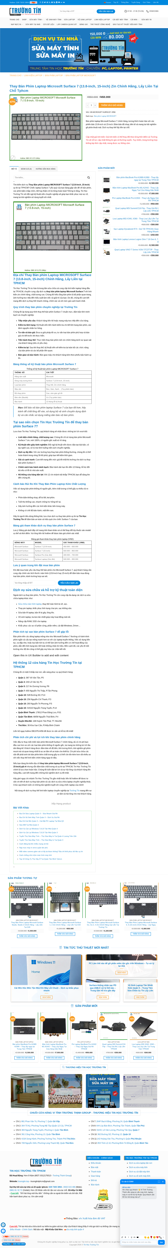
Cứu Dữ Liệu (48, 24)
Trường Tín (75, 791)
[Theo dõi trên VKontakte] (64, 2)
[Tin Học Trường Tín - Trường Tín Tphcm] (32, 11)
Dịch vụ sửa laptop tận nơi (140, 1163)
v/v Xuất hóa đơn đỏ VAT (92, 1218)
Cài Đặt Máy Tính (120, 20)
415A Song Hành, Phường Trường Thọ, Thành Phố (48, 1139)
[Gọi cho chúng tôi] (49, 2)
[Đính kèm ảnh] (122, 1237)
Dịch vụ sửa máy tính (138, 1167)
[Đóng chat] (163, 1182)
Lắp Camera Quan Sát (67, 24)
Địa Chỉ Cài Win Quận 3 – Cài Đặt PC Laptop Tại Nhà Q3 (41, 821)
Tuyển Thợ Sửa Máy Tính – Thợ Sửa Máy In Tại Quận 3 (41, 840)
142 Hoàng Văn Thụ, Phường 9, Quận (119, 1139)
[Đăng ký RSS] (54, 2)
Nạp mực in (16, 24)
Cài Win (133, 20)
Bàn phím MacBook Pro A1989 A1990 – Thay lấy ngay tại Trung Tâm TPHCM (24, 1046)
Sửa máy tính (35, 20)
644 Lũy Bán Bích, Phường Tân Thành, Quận (120, 1126)
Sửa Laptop (69, 20)
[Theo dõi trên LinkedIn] (56, 2)
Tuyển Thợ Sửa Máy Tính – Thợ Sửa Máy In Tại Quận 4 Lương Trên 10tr (47, 836)
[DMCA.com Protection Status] (103, 1195)
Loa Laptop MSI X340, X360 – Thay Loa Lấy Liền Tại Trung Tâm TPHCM (143, 1046)
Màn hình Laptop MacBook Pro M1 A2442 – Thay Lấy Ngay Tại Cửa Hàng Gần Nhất (54, 1046)
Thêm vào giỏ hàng (112, 105)
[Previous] (9, 912)
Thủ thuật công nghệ (100, 24)
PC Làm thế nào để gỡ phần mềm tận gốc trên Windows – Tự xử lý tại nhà (121, 964)
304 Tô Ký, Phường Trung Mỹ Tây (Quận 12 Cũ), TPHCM (46, 1126)
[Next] (158, 912)
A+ (135, 1237)
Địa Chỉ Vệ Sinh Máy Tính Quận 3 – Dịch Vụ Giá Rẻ (39, 817)
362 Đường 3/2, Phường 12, (114, 1134)
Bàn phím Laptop (54, 75)
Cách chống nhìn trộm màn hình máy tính (35, 855)
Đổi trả (94, 1180)
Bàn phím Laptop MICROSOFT (81, 75)
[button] (12, 157)
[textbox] (139, 1242)
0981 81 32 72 (16, 1190)
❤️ (157, 1237)
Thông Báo (125, 2)
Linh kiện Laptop (33, 75)
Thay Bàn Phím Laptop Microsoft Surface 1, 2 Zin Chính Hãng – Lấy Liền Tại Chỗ (65, 923)
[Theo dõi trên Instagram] (42, 2)
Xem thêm (46, 997)
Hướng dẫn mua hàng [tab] (45, 169)
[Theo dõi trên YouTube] (59, 2)
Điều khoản (96, 1163)
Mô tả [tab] (14, 169)
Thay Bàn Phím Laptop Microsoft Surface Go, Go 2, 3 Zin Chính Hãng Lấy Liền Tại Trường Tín (103, 924)
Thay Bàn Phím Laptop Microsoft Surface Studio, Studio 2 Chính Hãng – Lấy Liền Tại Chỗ (27, 924)
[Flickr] (61, 2)
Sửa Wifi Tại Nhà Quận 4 (29, 825)
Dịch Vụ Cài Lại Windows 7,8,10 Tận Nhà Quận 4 (38, 829)
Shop (24, 20)
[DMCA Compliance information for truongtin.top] (103, 1206)
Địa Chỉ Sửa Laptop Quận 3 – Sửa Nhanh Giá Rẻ (38, 814)
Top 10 (115, 2)
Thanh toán (96, 1172)
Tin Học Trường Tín (91, 1245)
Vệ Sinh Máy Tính (53, 20)
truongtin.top (23, 1181)
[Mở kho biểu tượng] (163, 1237)
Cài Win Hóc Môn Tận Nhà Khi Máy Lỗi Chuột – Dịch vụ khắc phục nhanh (46, 989)
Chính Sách (27, 1229)
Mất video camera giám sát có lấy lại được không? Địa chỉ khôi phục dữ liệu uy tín (51, 851)
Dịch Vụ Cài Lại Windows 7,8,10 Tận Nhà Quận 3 (38, 832)
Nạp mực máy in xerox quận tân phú (33, 848)
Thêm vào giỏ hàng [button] (27, 936)
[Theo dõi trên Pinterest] (52, 2)
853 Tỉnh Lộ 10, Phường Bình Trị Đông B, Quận (123, 1143)
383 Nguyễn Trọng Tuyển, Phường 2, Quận (44, 1130)
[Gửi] (88, 177)
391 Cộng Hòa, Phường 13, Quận (40, 1134)
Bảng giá (84, 24)
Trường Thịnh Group (62, 1176)
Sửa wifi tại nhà (32, 24)
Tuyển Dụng (135, 2)
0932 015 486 (69, 1187)
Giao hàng (95, 1176)
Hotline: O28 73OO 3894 (19, 2)
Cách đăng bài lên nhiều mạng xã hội (33, 844)
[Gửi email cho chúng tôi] (47, 2)
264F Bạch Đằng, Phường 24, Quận (118, 1121)
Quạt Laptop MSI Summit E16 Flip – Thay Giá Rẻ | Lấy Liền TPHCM (113, 1046)
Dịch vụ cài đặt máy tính (139, 1172)
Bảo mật (94, 1167)
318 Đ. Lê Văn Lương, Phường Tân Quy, (117, 1130)
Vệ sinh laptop (85, 20)
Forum (108, 2)
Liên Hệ (155, 2)
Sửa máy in (146, 20)
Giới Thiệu (146, 2)
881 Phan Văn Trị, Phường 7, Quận (40, 1121)
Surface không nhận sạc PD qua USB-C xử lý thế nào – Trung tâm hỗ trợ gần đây (102, 988)
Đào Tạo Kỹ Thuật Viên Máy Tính (127, 24)
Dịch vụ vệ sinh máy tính (139, 1176)
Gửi (161, 1242)
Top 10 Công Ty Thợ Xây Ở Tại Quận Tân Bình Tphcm (40, 859)
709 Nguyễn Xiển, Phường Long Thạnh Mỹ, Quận (47, 1143)
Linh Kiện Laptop (102, 20)
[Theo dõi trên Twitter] (45, 2)
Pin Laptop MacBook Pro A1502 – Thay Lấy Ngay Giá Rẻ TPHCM (84, 1046)
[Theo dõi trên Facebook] (40, 2)
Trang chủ (14, 20)
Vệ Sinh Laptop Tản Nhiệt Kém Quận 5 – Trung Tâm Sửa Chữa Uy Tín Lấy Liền (140, 988)
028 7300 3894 (55, 1187)
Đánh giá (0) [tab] (26, 169)
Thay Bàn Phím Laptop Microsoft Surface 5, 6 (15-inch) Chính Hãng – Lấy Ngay (141, 923)
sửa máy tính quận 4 (75, 1229)
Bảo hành (95, 1185)
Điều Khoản (15, 1229)
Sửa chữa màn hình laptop (30, 604)
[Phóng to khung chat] (159, 1182)
